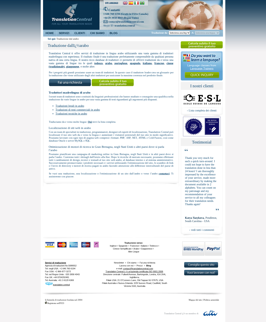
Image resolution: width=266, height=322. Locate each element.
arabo (108, 63)
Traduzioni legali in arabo (69, 105)
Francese (134, 246)
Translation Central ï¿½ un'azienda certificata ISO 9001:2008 (134, 271)
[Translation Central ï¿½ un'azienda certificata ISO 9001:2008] (202, 135)
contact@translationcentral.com (126, 21)
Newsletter (119, 263)
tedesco (98, 63)
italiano (147, 63)
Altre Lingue (133, 251)
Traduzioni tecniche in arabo (71, 113)
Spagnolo (123, 246)
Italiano (144, 246)
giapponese (72, 66)
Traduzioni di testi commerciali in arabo (77, 109)
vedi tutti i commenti (202, 229)
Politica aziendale (211, 300)
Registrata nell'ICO (55, 303)
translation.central (125, 25)
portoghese (121, 63)
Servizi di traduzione (55, 263)
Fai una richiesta (147, 263)
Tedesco (154, 246)
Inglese (113, 246)
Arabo (136, 249)
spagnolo (135, 63)
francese (159, 63)
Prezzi (140, 265)
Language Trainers (201, 68)
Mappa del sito (195, 300)
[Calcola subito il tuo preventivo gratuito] (202, 48)
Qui (90, 122)
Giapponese (146, 249)
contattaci (164, 173)
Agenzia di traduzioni (54, 265)
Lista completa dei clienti (203, 110)
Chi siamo (132, 263)
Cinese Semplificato (122, 249)
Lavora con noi (126, 265)
